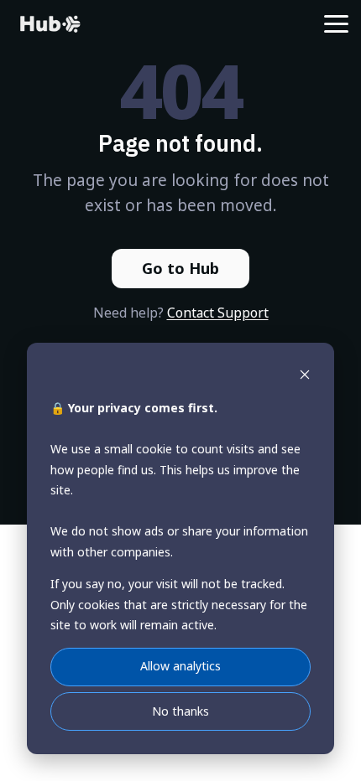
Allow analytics (180, 666)
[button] (336, 22)
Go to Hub (180, 268)
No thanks (180, 711)
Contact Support (218, 312)
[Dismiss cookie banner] (305, 376)
